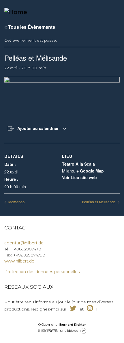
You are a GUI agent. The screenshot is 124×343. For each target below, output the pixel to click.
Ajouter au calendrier (38, 128)
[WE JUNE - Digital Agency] (83, 330)
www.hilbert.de (19, 261)
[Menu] (108, 12)
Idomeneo (16, 201)
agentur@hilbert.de (24, 243)
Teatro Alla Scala (78, 164)
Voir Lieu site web (79, 177)
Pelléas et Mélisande (99, 201)
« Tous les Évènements (29, 27)
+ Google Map (90, 171)
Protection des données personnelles (42, 271)
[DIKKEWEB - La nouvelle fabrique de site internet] (47, 330)
